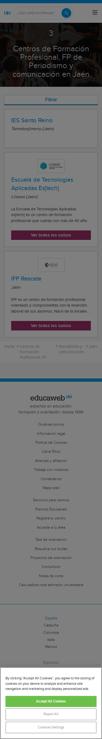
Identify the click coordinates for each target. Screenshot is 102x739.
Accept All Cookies (51, 701)
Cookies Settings (51, 727)
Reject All (51, 714)
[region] (51, 703)
